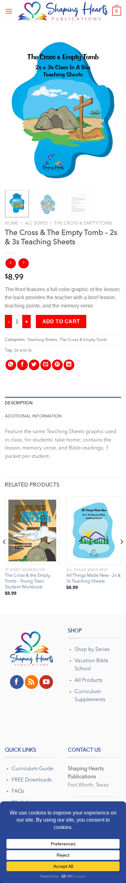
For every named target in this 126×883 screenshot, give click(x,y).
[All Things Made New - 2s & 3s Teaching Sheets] (93, 530)
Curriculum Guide (32, 769)
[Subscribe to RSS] (31, 682)
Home (11, 223)
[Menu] (9, 11)
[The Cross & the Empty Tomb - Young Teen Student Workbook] (32, 530)
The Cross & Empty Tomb (83, 223)
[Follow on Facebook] (17, 682)
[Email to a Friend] (45, 365)
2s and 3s (23, 350)
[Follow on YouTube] (46, 682)
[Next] (111, 110)
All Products (88, 680)
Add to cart (61, 321)
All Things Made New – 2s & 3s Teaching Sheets (93, 579)
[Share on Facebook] (22, 365)
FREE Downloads (32, 780)
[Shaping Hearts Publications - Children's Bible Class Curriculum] (62, 11)
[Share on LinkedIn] (69, 365)
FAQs (18, 791)
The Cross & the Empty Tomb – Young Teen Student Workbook (27, 581)
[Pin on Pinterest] (57, 365)
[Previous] (15, 110)
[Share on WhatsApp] (10, 365)
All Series (36, 223)
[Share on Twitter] (34, 365)
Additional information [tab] (33, 416)
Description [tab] (19, 403)
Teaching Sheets (42, 340)
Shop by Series (92, 649)
